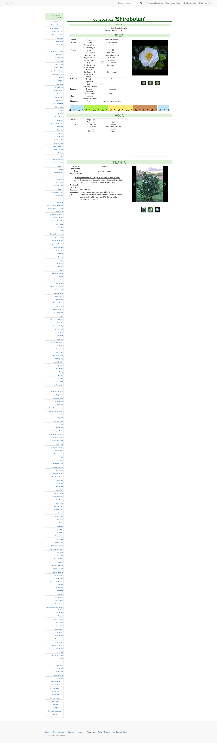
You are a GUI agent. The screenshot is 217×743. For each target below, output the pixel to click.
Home (47, 732)
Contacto (71, 732)
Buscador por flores (173, 3)
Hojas (125, 732)
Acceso (80, 732)
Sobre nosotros (58, 732)
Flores (100, 732)
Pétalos (119, 732)
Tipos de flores (109, 732)
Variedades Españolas (155, 3)
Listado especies (205, 3)
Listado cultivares (189, 3)
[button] (134, 57)
